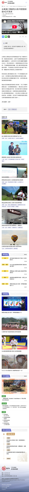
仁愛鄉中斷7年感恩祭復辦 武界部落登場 (11, 332)
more (8, 458)
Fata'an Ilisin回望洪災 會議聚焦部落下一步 (12, 370)
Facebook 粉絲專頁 (5, 486)
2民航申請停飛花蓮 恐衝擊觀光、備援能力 (12, 225)
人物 (3, 159)
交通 (3, 227)
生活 (9, 109)
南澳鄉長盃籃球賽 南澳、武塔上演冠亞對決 (18, 278)
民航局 (9, 227)
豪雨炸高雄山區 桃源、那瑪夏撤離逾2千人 (18, 284)
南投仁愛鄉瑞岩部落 (12, 204)
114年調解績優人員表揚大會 (14, 159)
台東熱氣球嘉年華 (9, 248)
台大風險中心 (20, 182)
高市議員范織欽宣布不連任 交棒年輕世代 (18, 259)
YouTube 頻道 (4, 487)
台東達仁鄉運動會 (19, 138)
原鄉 (3, 138)
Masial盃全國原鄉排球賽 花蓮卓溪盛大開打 (18, 265)
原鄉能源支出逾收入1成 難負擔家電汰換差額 (12, 180)
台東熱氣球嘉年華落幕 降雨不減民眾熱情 (11, 246)
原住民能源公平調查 (12, 182)
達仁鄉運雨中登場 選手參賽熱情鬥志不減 (11, 136)
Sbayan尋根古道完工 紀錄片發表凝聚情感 (12, 202)
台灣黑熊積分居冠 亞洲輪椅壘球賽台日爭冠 (16, 453)
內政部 (22, 159)
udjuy (14, 16)
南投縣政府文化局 (21, 204)
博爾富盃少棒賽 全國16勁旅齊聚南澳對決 (18, 271)
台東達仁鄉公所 (11, 138)
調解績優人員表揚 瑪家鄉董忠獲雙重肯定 (11, 157)
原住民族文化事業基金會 (6, 484)
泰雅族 (17, 206)
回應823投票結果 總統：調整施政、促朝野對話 (16, 447)
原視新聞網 (11, 3)
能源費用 (4, 183)
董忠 (3, 161)
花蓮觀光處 (20, 227)
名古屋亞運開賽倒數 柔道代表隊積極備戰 (11, 351)
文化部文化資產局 (11, 206)
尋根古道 (4, 206)
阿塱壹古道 (14, 109)
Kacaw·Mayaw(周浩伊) (7, 16)
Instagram (4, 489)
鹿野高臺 (15, 248)
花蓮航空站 (14, 227)
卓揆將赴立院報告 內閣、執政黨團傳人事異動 (16, 441)
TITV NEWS (10, 1)
